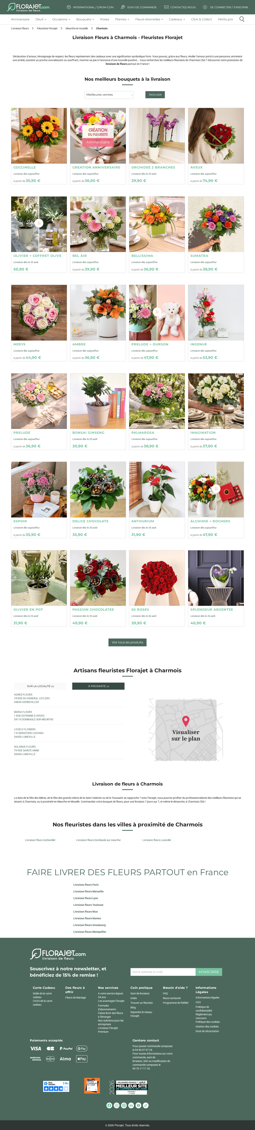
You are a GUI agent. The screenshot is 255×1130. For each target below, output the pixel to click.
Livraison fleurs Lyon (85, 898)
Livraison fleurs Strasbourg (89, 925)
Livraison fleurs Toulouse (88, 904)
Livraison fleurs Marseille (88, 891)
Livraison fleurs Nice (85, 911)
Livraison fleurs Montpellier (89, 931)
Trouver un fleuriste (141, 1002)
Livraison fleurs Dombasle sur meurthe (98, 840)
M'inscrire (209, 972)
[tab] (21, 19)
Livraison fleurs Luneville (156, 840)
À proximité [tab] (98, 686)
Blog (133, 1007)
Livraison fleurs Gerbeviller (40, 840)
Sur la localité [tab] (40, 686)
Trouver (155, 94)
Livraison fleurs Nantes (87, 918)
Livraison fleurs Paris (86, 884)
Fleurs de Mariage (75, 997)
